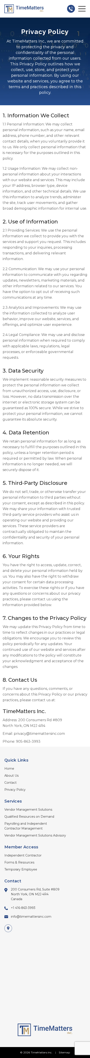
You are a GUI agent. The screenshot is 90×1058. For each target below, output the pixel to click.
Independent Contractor (23, 855)
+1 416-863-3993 (23, 908)
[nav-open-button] (82, 8)
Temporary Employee (20, 869)
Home (9, 769)
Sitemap (64, 1052)
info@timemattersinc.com (31, 917)
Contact (10, 783)
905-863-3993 (28, 741)
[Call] (71, 9)
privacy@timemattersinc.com (39, 734)
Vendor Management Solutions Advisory (35, 835)
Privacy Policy (15, 790)
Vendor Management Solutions (28, 810)
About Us (11, 776)
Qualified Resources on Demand (29, 817)
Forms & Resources (19, 862)
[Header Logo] (24, 8)
